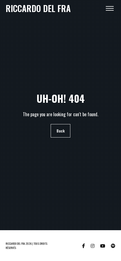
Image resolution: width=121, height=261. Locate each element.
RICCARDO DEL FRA (38, 8)
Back (61, 131)
